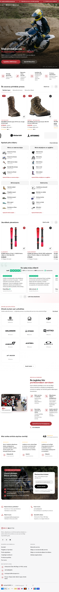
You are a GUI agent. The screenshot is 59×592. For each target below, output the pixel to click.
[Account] (53, 5)
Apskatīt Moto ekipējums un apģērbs (41, 177)
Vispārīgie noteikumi (6, 555)
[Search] (50, 5)
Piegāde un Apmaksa (6, 549)
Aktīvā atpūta (15, 183)
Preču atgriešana (5, 552)
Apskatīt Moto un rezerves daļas (11, 177)
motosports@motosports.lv (11, 517)
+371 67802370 (36, 427)
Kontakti (3, 547)
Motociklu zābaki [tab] (29, 90)
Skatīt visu (46, 86)
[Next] (56, 86)
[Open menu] (2, 5)
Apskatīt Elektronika (37, 212)
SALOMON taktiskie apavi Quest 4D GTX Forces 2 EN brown (38, 122)
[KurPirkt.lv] (35, 585)
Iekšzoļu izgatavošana (36, 555)
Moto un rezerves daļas (15, 147)
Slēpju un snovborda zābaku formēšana (40, 552)
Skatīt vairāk (46, 222)
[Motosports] (11, 135)
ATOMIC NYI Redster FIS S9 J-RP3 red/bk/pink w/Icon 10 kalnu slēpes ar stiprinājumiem (40, 254)
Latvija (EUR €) (7, 585)
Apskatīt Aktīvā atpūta (9, 212)
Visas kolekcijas (54, 143)
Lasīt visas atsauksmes (34, 296)
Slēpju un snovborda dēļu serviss (39, 549)
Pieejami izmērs (33, 259)
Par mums (4, 560)
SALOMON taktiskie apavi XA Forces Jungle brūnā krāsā (12, 122)
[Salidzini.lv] (29, 585)
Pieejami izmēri (8, 127)
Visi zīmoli (55, 311)
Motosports (21, 585)
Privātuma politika (6, 557)
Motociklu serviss (35, 547)
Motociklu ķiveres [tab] (17, 90)
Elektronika (44, 183)
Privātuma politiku (46, 491)
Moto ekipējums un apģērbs (44, 147)
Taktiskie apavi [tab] (6, 90)
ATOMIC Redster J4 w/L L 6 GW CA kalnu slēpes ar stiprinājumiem (12, 254)
